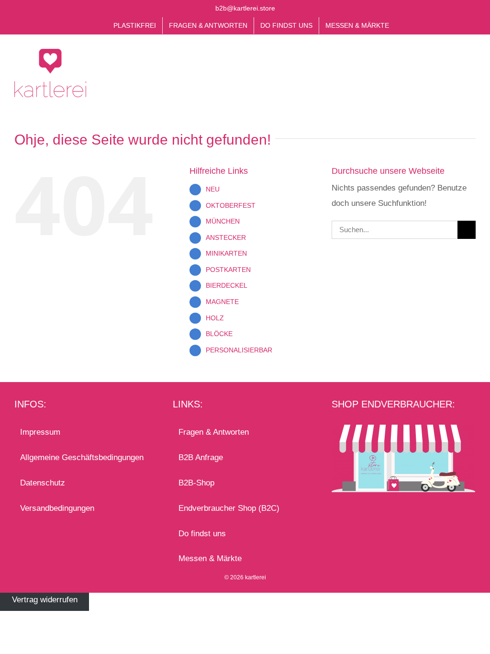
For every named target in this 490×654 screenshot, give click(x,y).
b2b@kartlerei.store (245, 8)
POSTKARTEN (228, 269)
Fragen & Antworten (213, 432)
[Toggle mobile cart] (454, 61)
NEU (213, 189)
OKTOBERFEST (231, 205)
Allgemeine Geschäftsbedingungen (82, 457)
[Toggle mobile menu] (472, 61)
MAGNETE (222, 301)
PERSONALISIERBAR (239, 350)
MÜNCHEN (223, 221)
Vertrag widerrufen (45, 600)
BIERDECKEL (226, 285)
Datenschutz (42, 482)
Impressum (40, 432)
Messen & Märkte (210, 558)
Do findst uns (202, 533)
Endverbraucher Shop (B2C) (228, 508)
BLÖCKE (219, 334)
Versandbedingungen (57, 508)
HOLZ (215, 318)
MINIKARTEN (226, 253)
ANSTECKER (226, 237)
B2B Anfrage (200, 457)
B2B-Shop (196, 482)
